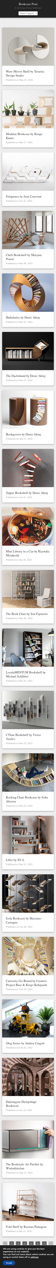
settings (34, 1257)
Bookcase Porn (28, 4)
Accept (9, 1263)
